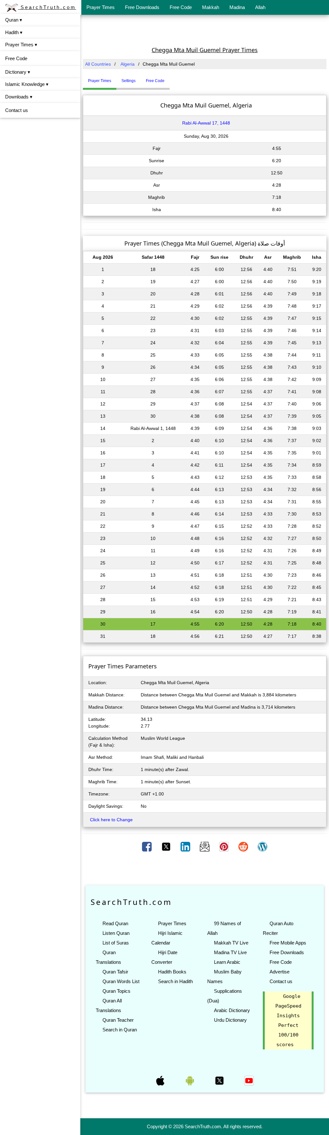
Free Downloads (142, 7)
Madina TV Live (230, 952)
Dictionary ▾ (17, 72)
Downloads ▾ (18, 96)
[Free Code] (177, 78)
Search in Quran (119, 1029)
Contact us (16, 110)
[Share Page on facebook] (147, 846)
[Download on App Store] (161, 1080)
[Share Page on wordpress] (262, 846)
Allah (260, 7)
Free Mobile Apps (288, 942)
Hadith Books (172, 971)
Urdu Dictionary (230, 1020)
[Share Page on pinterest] (224, 846)
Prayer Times (100, 7)
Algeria (127, 64)
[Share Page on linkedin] (186, 846)
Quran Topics (116, 991)
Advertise (279, 971)
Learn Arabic (227, 962)
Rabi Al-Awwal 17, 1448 (206, 123)
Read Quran (115, 923)
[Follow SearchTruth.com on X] (220, 1080)
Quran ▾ (13, 20)
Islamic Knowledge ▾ (27, 84)
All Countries (98, 64)
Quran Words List (120, 981)
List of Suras (115, 942)
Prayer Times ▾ (21, 44)
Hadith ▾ (13, 32)
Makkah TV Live (231, 942)
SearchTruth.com (47, 7)
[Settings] (174, 78)
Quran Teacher (118, 1020)
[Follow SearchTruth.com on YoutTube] (249, 1080)
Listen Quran (115, 933)
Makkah (210, 7)
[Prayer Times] (171, 78)
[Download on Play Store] (190, 1080)
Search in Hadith (175, 981)
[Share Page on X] (166, 846)
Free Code (181, 7)
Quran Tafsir (115, 971)
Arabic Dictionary (232, 1010)
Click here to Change (111, 819)
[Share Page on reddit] (244, 846)
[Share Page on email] (205, 846)
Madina (237, 7)
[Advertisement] (204, 30)
